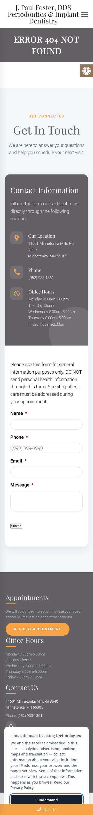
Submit (16, 526)
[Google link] (11, 726)
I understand (46, 800)
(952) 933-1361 (41, 277)
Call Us (49, 809)
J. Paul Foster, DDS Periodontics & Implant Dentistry (43, 14)
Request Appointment (37, 629)
